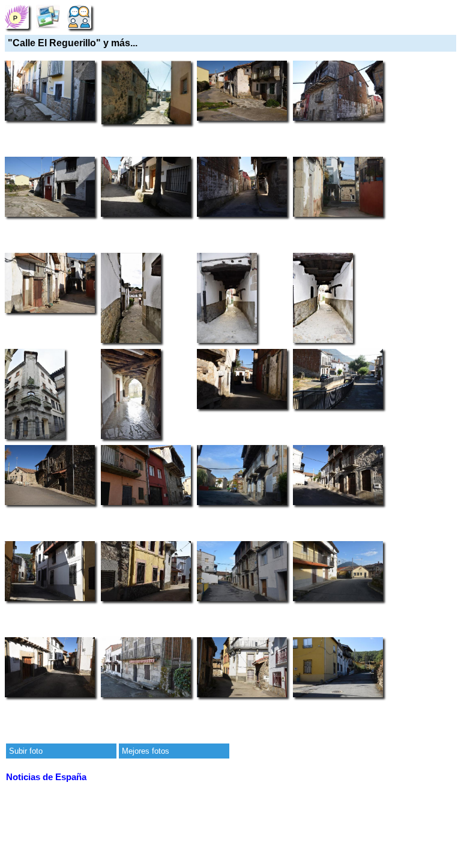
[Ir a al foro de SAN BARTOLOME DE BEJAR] (79, 16)
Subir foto (26, 751)
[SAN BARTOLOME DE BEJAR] (17, 16)
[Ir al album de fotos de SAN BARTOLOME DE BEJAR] (48, 16)
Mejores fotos (145, 751)
